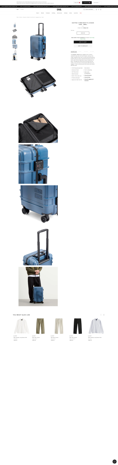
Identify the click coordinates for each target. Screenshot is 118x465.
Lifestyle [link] (65, 13)
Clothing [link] (53, 13)
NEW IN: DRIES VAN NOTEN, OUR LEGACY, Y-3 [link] (38, 6)
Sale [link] (81, 13)
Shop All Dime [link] (87, 77)
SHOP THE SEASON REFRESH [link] (22, 6)
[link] (59, 9)
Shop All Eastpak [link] (88, 75)
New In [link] (37, 13)
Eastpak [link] (74, 54)
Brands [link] (42, 13)
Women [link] (22, 9)
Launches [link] (76, 13)
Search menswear (89, 9)
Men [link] (18, 9)
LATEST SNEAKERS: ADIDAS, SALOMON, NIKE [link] (57, 6)
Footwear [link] (48, 13)
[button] (101, 315)
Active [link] (70, 13)
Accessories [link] (59, 13)
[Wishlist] (98, 9)
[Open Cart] (100, 9)
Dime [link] (78, 54)
